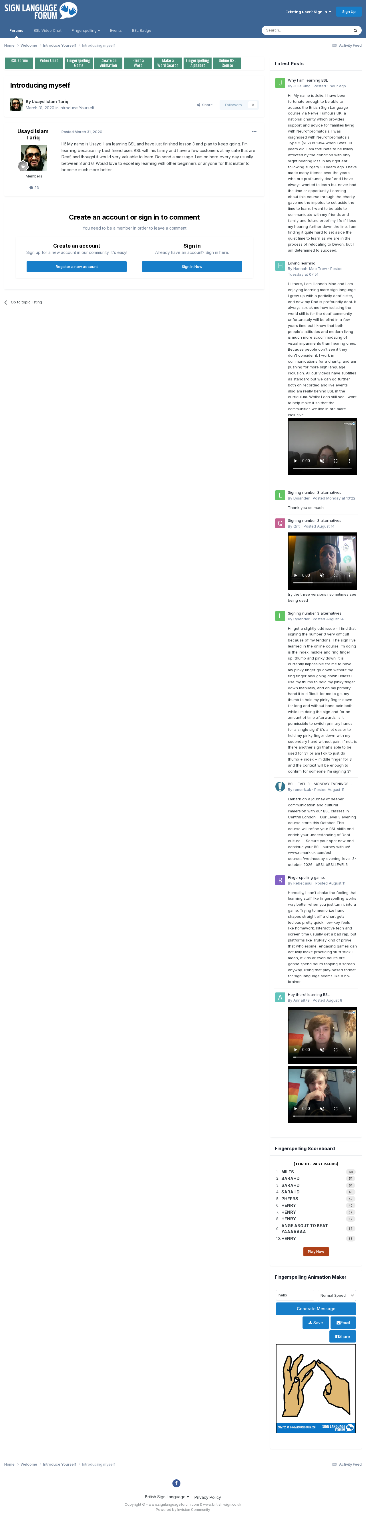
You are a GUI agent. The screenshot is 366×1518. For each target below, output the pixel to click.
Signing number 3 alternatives (314, 492)
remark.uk (302, 789)
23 (36, 187)
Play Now (316, 1251)
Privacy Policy (207, 1497)
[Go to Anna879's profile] (280, 997)
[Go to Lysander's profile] (280, 495)
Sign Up (349, 11)
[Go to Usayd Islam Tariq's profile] (16, 104)
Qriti (297, 526)
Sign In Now (192, 266)
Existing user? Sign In (307, 11)
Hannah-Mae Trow (310, 268)
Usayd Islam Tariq (50, 101)
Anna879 (301, 1000)
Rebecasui (302, 883)
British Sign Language (166, 1496)
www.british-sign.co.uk (222, 1504)
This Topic (332, 30)
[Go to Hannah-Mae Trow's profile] (280, 266)
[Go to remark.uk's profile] (280, 786)
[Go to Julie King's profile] (280, 83)
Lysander (301, 498)
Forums (16, 30)
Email (345, 1322)
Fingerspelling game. (306, 877)
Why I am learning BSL (308, 80)
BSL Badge (141, 30)
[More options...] (254, 131)
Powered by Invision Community (183, 1509)
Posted (330, 86)
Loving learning (301, 263)
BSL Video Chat (47, 30)
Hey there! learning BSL (309, 994)
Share (206, 104)
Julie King (302, 86)
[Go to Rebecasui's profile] (280, 880)
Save (317, 1322)
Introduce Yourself (77, 107)
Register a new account (77, 266)
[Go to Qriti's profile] (280, 523)
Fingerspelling (85, 30)
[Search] (355, 30)
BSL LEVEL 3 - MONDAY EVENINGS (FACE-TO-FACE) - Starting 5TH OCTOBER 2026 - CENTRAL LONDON (320, 784)
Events (116, 30)
